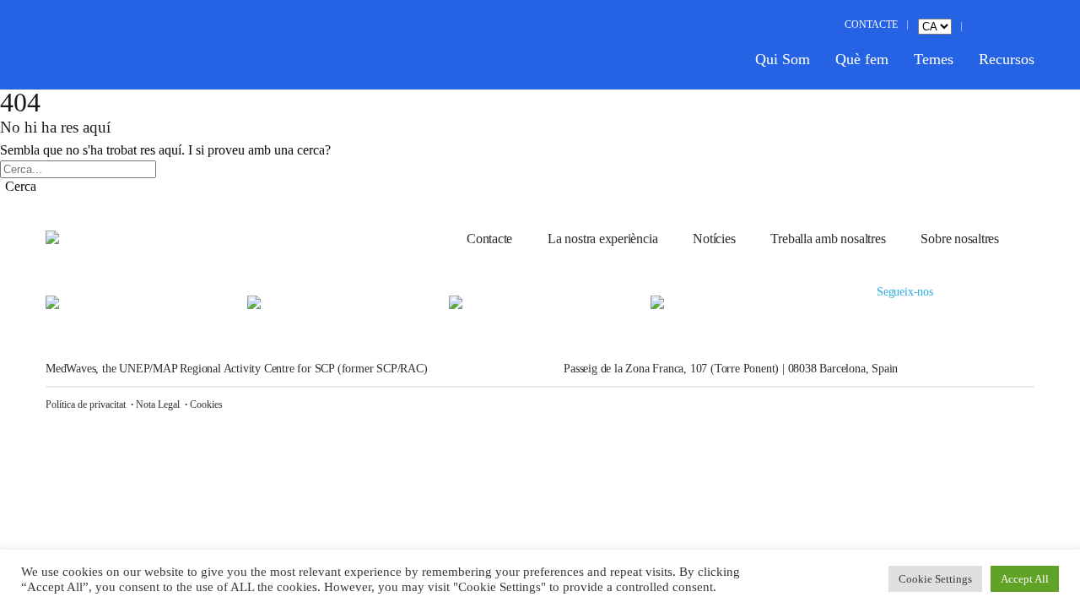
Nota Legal (158, 404)
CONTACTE (871, 24)
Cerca (20, 186)
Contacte (489, 238)
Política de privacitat (86, 404)
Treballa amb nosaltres (827, 238)
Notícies (714, 238)
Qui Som (782, 59)
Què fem (861, 59)
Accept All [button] (1025, 579)
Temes (933, 59)
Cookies (206, 404)
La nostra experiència (602, 238)
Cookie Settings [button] (935, 579)
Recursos (1006, 59)
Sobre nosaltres (960, 238)
